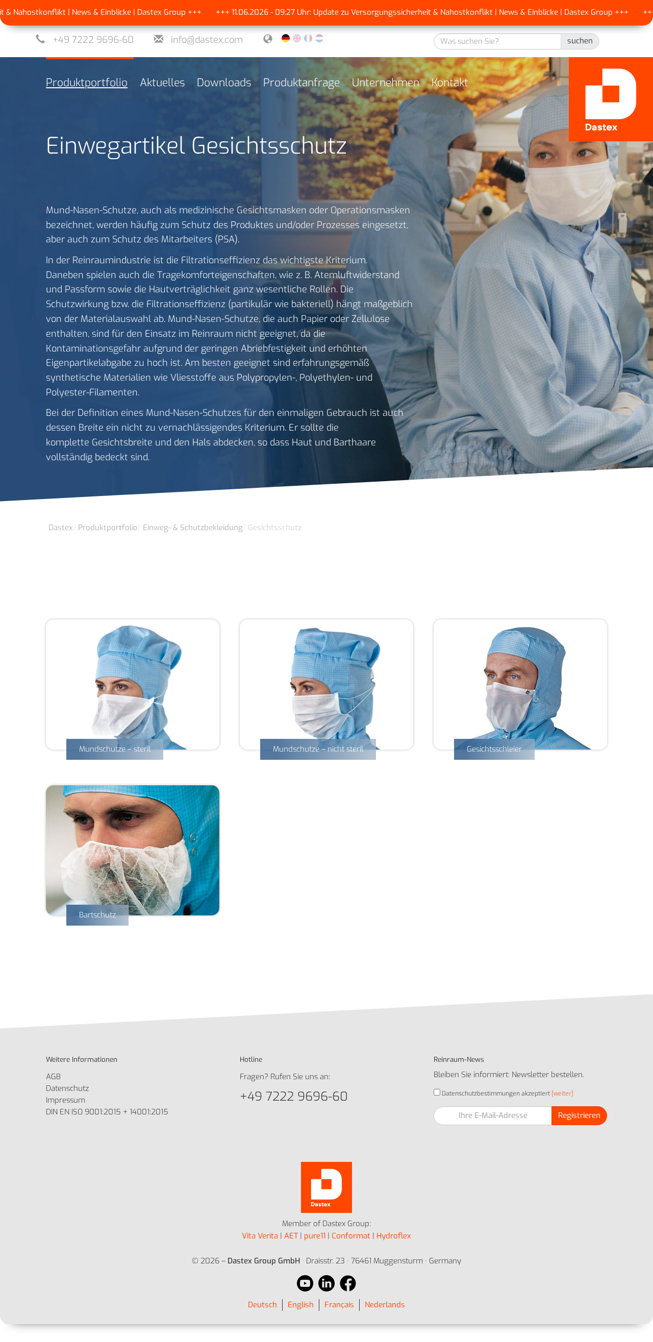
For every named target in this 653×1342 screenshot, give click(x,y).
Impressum (65, 1100)
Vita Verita (260, 1236)
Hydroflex (393, 1236)
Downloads (224, 83)
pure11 (314, 1236)
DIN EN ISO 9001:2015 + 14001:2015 (107, 1112)
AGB (53, 1077)
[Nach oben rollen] (631, 1320)
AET (291, 1236)
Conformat (351, 1236)
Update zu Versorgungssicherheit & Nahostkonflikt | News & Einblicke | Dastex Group (431, 12)
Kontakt (450, 83)
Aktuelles (162, 83)
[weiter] (561, 1093)
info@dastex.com (207, 40)
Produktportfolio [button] (87, 83)
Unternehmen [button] (385, 83)
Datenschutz (67, 1088)
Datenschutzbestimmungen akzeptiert (495, 1093)
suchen (580, 41)
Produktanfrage (301, 83)
